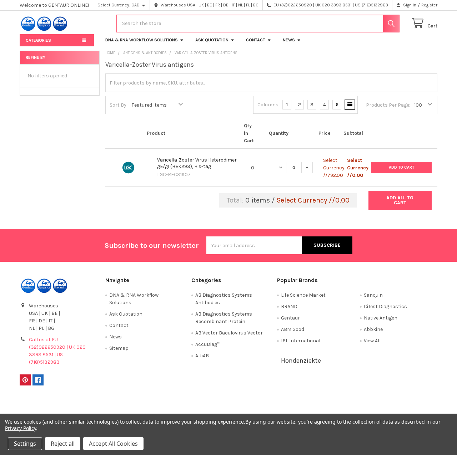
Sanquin (373, 295)
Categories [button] (38, 40)
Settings (25, 444)
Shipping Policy (176, 405)
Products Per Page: (388, 105)
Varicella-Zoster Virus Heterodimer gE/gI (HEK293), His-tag (197, 163)
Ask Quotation (211, 39)
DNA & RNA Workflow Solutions (141, 39)
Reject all (63, 444)
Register (429, 4)
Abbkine (373, 329)
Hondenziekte (301, 360)
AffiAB (202, 356)
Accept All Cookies (113, 444)
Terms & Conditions (72, 405)
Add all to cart (399, 200)
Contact (255, 39)
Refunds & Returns (281, 405)
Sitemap (119, 348)
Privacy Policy (385, 405)
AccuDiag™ (207, 344)
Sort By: (118, 105)
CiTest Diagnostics (385, 306)
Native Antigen (380, 318)
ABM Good (292, 329)
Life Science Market (303, 295)
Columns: (268, 105)
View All (372, 341)
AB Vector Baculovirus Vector (229, 333)
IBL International (300, 341)
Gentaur (290, 318)
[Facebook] (38, 379)
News (289, 39)
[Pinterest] (25, 379)
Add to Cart (401, 167)
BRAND (289, 306)
